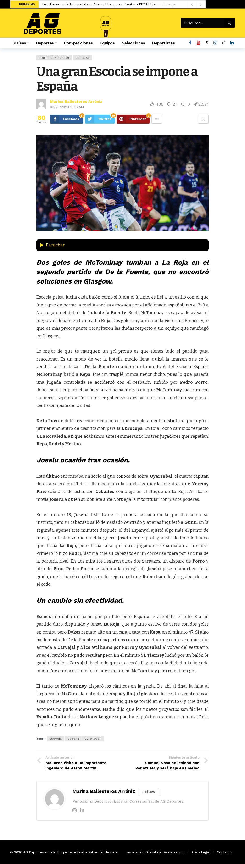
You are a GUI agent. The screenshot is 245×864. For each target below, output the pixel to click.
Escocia (55, 738)
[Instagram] (215, 43)
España (73, 738)
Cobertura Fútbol (54, 58)
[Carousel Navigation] (196, 4)
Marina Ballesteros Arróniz (76, 101)
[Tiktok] (224, 43)
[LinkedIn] (232, 43)
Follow (149, 791)
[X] (207, 43)
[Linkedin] (82, 810)
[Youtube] (198, 43)
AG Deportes (33, 852)
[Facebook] (190, 43)
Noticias (82, 58)
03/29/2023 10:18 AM (67, 107)
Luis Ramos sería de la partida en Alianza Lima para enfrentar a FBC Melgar (99, 4)
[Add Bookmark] (203, 119)
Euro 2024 (93, 738)
